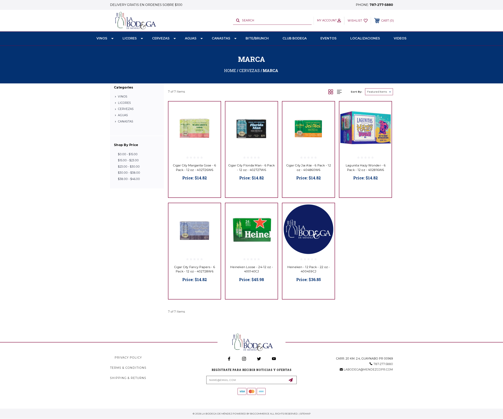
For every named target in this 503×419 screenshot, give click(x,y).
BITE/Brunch (257, 38)
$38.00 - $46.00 (129, 179)
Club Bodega (295, 38)
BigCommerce (259, 413)
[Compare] (213, 129)
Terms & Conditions (128, 368)
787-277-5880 (381, 5)
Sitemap (305, 413)
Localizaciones (365, 38)
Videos (400, 38)
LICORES (130, 38)
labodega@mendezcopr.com (368, 369)
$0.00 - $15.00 (128, 154)
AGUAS (190, 38)
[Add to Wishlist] (213, 119)
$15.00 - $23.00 (128, 160)
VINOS (101, 38)
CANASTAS (221, 38)
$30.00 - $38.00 (129, 172)
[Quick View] (213, 109)
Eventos (328, 38)
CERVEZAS (161, 38)
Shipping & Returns (128, 378)
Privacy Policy (128, 357)
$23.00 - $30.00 (129, 166)
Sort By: (356, 91)
